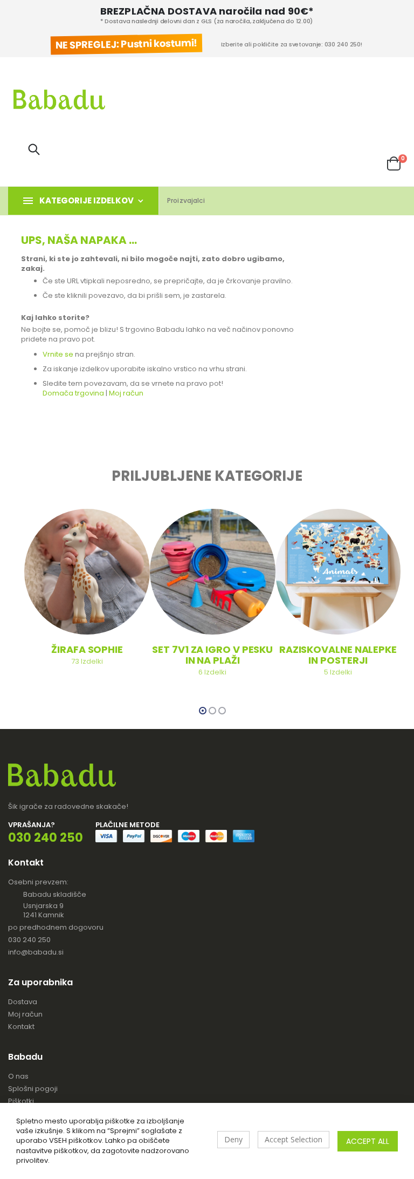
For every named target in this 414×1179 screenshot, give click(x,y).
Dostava (22, 1002)
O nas (18, 1076)
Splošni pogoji (33, 1088)
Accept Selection (293, 1139)
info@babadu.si (36, 952)
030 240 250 (29, 940)
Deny (233, 1139)
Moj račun (126, 393)
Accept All (367, 1141)
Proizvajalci (186, 200)
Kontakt (21, 1026)
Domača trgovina (74, 393)
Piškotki (21, 1101)
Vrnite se (59, 354)
